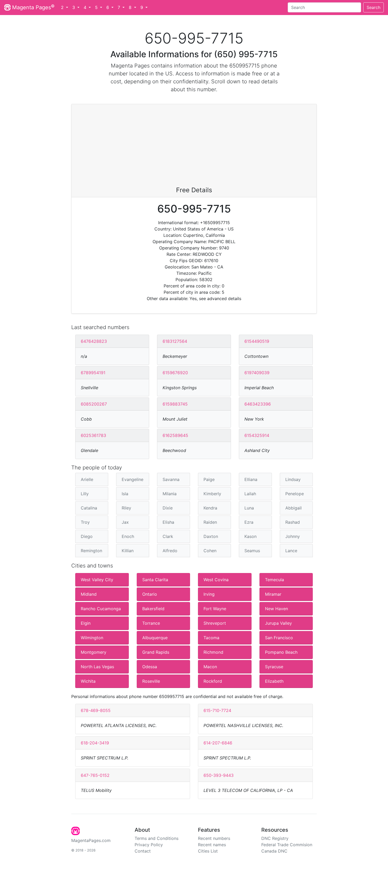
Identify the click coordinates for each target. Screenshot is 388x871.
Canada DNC (274, 851)
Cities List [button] (208, 851)
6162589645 (175, 435)
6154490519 (256, 341)
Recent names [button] (212, 844)
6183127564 (175, 341)
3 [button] (74, 7)
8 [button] (131, 7)
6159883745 (175, 404)
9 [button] (142, 7)
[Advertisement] (194, 147)
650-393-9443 (219, 775)
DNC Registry (274, 838)
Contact (143, 851)
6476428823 (94, 341)
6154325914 (256, 435)
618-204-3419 (95, 742)
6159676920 (175, 372)
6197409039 (256, 372)
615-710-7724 (217, 710)
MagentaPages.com (91, 840)
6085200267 (94, 404)
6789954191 (93, 372)
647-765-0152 (95, 775)
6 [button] (108, 7)
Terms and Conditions (156, 838)
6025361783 (93, 435)
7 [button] (119, 7)
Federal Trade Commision (286, 844)
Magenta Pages (33, 7)
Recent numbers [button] (214, 838)
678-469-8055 (96, 710)
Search (373, 7)
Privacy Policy (149, 844)
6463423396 (257, 404)
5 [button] (97, 7)
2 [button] (63, 7)
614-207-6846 (218, 742)
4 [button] (86, 7)
